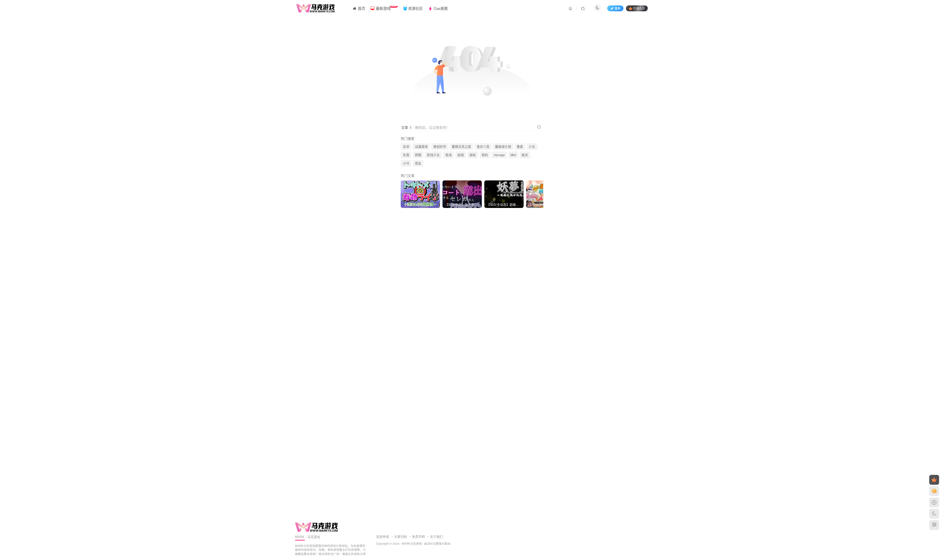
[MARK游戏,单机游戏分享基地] (316, 526)
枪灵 (525, 155)
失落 (406, 155)
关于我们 (436, 536)
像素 (520, 146)
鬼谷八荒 (483, 146)
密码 (485, 155)
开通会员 (639, 8)
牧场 (448, 155)
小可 (406, 163)
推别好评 (439, 146)
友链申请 (382, 536)
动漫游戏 (421, 146)
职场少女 (433, 155)
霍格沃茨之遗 (461, 146)
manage (499, 155)
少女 (532, 146)
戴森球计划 (503, 146)
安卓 (406, 146)
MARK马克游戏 (412, 543)
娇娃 (473, 155)
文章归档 (400, 536)
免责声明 (418, 536)
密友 (418, 163)
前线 (460, 155)
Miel (513, 155)
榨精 (418, 155)
